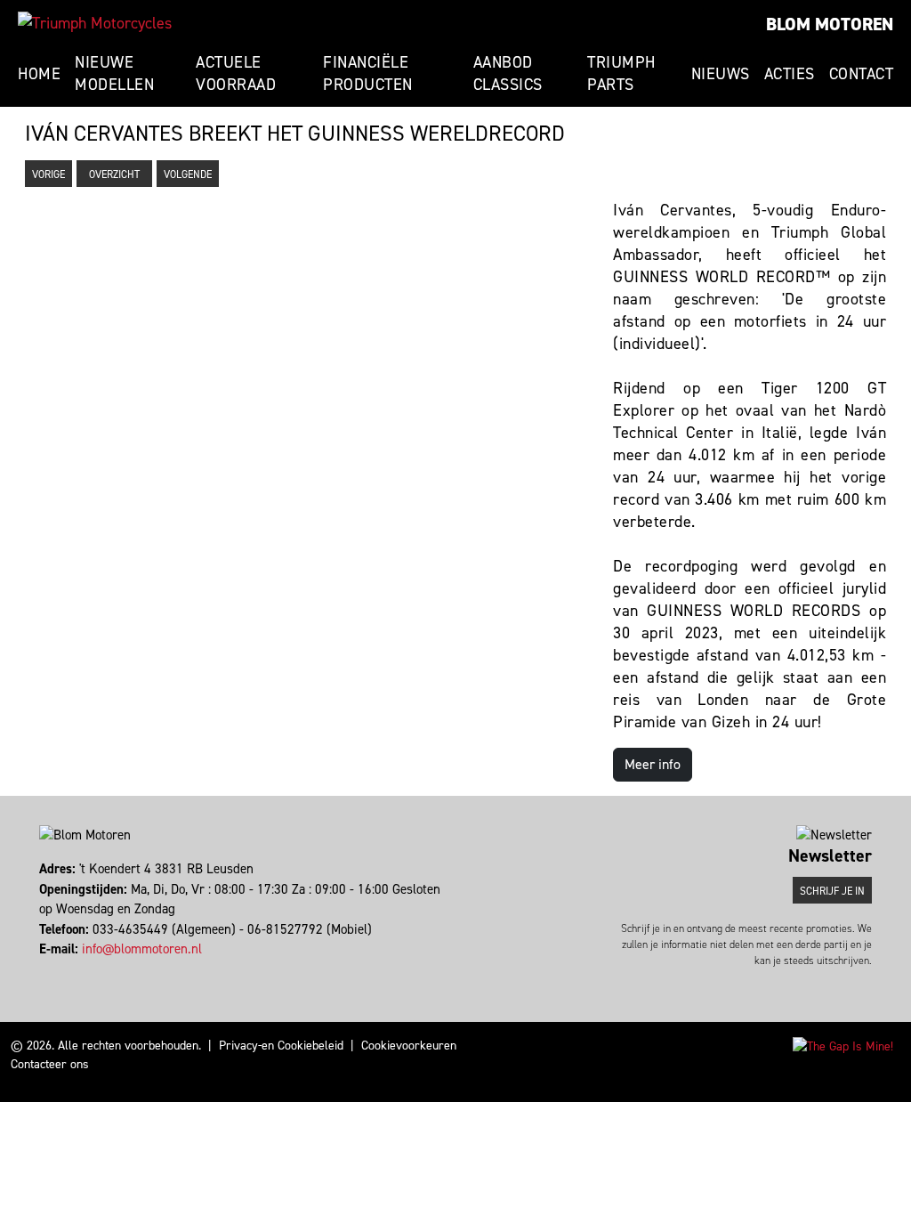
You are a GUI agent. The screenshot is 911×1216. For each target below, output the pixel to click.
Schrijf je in (832, 891)
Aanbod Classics (508, 73)
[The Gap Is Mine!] (843, 1045)
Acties (789, 74)
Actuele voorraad (236, 73)
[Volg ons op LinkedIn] (57, 969)
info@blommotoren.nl (142, 949)
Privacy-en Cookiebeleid (281, 1045)
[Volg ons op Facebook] (41, 969)
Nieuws (720, 74)
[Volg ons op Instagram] (49, 969)
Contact (861, 74)
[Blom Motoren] (95, 23)
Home (39, 74)
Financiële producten (368, 73)
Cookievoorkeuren (408, 1045)
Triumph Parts (621, 73)
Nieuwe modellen (114, 73)
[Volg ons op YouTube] (65, 969)
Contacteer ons (50, 1064)
